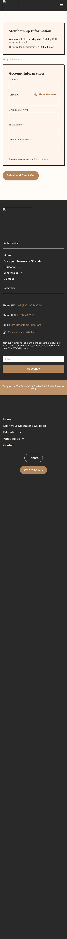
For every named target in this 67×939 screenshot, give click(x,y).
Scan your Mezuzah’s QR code (22, 261)
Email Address (16, 124)
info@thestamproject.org (26, 324)
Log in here (42, 159)
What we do (11, 272)
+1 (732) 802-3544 (30, 305)
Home (7, 255)
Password (14, 94)
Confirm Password (18, 109)
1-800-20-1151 (25, 315)
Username (14, 79)
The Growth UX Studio (28, 386)
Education (10, 267)
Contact (9, 278)
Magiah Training (11, 59)
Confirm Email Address (21, 139)
